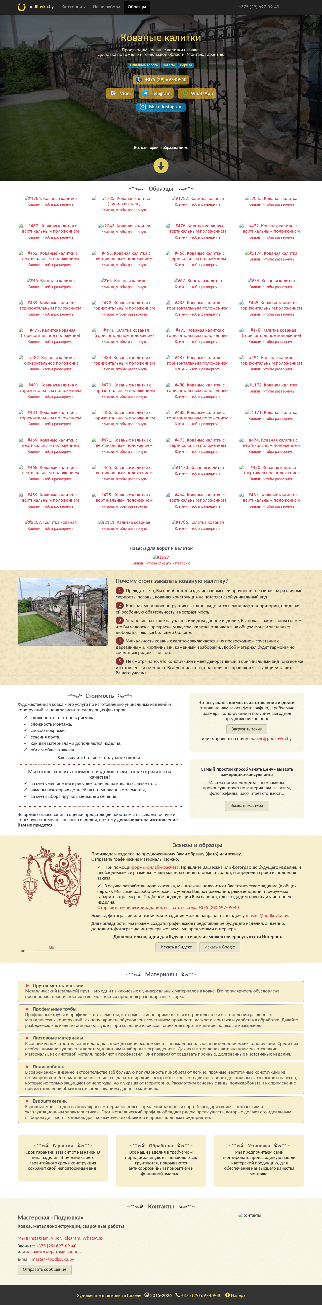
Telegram (161, 93)
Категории (72, 7)
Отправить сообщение (44, 1269)
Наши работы (106, 7)
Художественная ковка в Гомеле (110, 1295)
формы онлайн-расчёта (155, 867)
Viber (125, 93)
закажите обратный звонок (53, 1251)
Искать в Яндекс (176, 947)
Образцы (137, 7)
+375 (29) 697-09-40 (259, 7)
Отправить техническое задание (129, 907)
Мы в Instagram (166, 107)
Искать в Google (220, 947)
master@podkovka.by (270, 738)
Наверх (237, 1295)
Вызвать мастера (246, 805)
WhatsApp (202, 93)
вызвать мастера (180, 907)
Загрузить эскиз (247, 729)
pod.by (41, 7)
